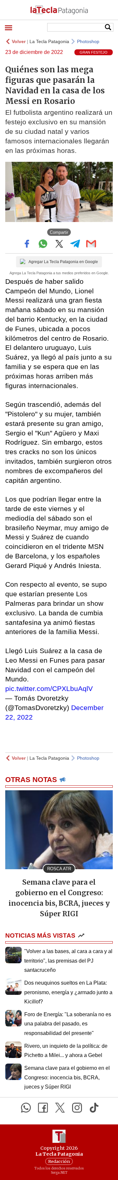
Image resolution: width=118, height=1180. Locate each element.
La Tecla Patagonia (49, 41)
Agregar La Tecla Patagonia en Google (63, 261)
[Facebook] (42, 1108)
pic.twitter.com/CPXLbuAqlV (49, 688)
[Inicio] (59, 10)
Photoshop (88, 41)
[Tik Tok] (94, 1108)
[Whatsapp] (25, 1108)
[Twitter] (60, 1108)
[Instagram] (77, 1108)
